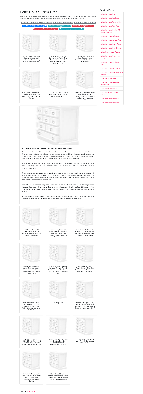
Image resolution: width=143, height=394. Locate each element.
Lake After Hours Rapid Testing (111, 44)
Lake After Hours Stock (108, 78)
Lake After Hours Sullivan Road (111, 40)
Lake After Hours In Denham (110, 68)
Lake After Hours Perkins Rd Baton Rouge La (110, 31)
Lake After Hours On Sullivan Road (110, 63)
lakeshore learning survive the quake (35, 26)
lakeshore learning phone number (60, 26)
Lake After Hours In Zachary (110, 36)
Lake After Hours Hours (108, 14)
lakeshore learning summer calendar (71, 29)
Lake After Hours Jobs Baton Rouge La (110, 93)
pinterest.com (31, 391)
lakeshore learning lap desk (30, 23)
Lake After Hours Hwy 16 (109, 88)
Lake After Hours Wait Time (110, 26)
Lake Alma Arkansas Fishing (110, 52)
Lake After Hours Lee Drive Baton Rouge (110, 83)
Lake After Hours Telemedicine (111, 22)
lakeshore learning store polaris (83, 26)
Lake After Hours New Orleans (111, 48)
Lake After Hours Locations (110, 103)
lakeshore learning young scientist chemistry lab (57, 23)
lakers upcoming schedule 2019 (85, 23)
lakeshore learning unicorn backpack (45, 29)
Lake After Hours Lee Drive (110, 18)
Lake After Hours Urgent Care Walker (111, 57)
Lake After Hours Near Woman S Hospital (112, 73)
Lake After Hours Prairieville (110, 99)
